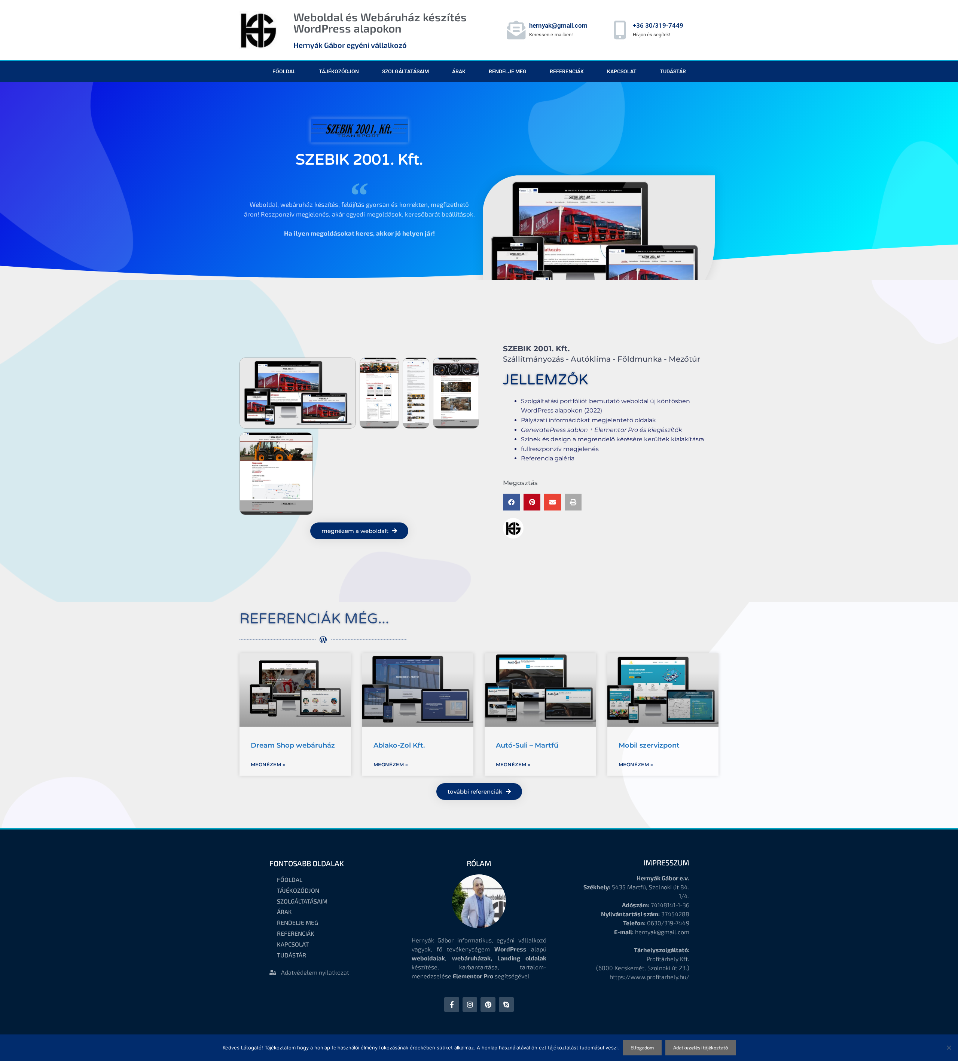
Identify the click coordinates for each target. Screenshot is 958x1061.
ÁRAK (459, 71)
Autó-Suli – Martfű (527, 745)
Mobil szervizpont (649, 745)
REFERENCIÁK (567, 71)
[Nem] (948, 1047)
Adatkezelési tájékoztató (700, 1048)
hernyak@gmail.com (558, 25)
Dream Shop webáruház (293, 745)
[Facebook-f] (451, 1004)
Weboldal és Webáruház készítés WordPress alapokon (380, 22)
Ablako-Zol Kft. (399, 745)
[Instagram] (470, 1004)
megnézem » (268, 764)
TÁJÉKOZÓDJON (339, 71)
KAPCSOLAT (622, 71)
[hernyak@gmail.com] (516, 30)
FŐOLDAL (284, 71)
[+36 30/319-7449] (619, 30)
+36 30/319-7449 (658, 25)
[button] (511, 502)
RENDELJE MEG (508, 71)
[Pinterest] (487, 1004)
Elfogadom (642, 1048)
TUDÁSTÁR (673, 71)
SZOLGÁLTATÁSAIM (405, 71)
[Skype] (506, 1004)
